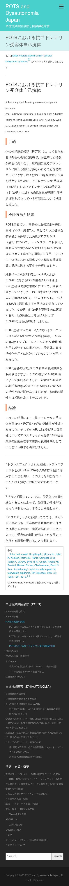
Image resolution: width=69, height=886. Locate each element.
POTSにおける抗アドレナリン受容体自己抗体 (32, 645)
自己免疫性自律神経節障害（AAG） (23, 703)
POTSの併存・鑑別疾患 (17, 656)
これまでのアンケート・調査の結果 (23, 742)
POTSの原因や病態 (15, 621)
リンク (9, 834)
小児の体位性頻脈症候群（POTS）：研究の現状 (33, 666)
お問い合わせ (15, 824)
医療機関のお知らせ (15, 676)
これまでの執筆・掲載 (17, 798)
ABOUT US (11, 819)
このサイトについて (15, 844)
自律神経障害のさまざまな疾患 (21, 698)
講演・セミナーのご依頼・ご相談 (22, 803)
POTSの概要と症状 (15, 611)
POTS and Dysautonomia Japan (22, 13)
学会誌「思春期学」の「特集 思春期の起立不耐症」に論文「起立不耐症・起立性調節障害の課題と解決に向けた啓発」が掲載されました (34, 723)
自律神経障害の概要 (15, 693)
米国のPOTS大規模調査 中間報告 (25, 756)
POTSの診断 (12, 616)
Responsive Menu (61, 6)
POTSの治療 (12, 650)
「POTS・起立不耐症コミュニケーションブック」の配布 (34, 778)
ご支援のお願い (13, 829)
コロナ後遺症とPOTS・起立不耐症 (26, 671)
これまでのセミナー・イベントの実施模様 (26, 793)
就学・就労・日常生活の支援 (20, 808)
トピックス (11, 661)
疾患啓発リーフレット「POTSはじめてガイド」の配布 (33, 773)
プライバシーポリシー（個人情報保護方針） (28, 839)
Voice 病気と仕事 (17, 814)
